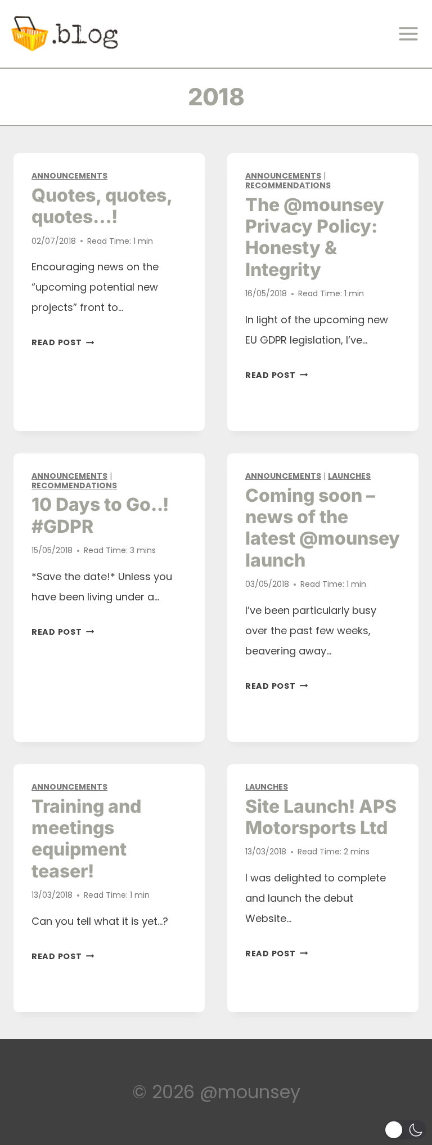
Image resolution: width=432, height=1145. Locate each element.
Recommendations (288, 185)
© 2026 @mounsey (216, 1091)
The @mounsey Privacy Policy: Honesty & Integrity (314, 237)
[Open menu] (412, 34)
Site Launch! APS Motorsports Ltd (321, 817)
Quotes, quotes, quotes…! (102, 206)
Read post (63, 342)
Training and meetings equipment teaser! (86, 838)
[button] (405, 1129)
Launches (349, 476)
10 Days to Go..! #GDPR (100, 515)
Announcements (69, 175)
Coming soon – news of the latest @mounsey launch (322, 527)
